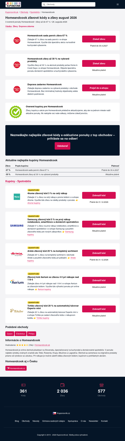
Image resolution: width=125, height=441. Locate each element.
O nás (83, 421)
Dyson (10, 333)
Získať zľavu (99, 39)
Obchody (24, 12)
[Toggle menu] (118, 4)
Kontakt (104, 421)
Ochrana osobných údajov (53, 421)
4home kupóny (33, 203)
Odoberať (62, 146)
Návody (36, 421)
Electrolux (20, 333)
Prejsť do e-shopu (99, 87)
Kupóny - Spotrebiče (18, 181)
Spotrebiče (35, 12)
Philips (32, 333)
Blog (17, 421)
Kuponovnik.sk (11, 12)
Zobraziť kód (98, 195)
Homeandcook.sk (42, 345)
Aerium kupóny (44, 289)
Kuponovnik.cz (63, 413)
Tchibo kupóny (42, 318)
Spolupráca (73, 421)
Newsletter (93, 421)
